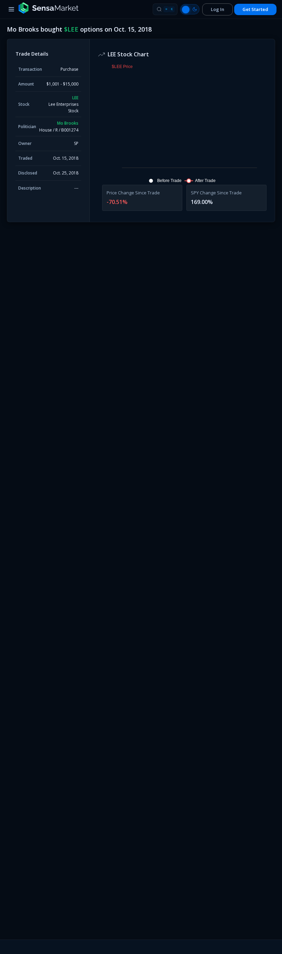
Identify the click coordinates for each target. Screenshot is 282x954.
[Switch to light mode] (190, 9)
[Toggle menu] (11, 9)
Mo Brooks (67, 123)
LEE (75, 98)
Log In (217, 9)
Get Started (255, 9)
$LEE (71, 29)
